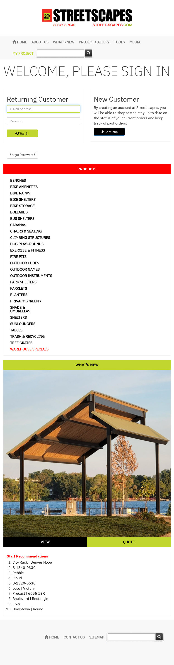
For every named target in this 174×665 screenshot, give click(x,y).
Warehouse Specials (29, 349)
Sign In (24, 133)
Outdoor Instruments (31, 275)
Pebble (18, 572)
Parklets (18, 288)
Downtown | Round (27, 609)
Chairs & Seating (26, 231)
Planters (18, 294)
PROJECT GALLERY (94, 42)
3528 (17, 603)
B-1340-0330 (24, 567)
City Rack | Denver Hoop (32, 562)
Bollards (19, 212)
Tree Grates (21, 342)
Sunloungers (22, 323)
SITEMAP (96, 637)
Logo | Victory (23, 588)
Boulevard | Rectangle (30, 598)
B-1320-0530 (24, 583)
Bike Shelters (23, 199)
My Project (23, 53)
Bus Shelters (22, 218)
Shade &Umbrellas (20, 309)
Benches (18, 180)
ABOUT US (39, 42)
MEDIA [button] (134, 42)
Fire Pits (18, 256)
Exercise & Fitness (27, 250)
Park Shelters (23, 282)
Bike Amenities (24, 186)
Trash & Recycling (27, 336)
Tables (16, 330)
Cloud (17, 578)
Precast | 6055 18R (28, 593)
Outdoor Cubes (24, 263)
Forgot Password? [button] (22, 155)
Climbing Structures (30, 237)
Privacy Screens (25, 301)
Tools (119, 42)
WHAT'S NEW (63, 42)
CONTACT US (74, 637)
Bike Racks (20, 193)
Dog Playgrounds (27, 244)
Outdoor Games (25, 269)
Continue (111, 132)
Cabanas (18, 224)
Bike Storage (22, 205)
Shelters (18, 317)
